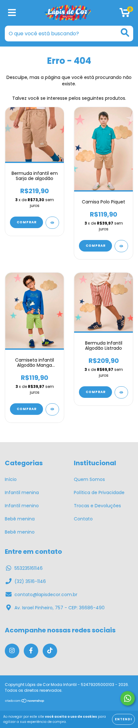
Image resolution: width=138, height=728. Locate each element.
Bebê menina (20, 519)
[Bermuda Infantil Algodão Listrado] (121, 392)
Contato (83, 519)
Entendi (123, 719)
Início (11, 479)
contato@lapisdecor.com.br (45, 594)
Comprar (27, 222)
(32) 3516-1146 (30, 581)
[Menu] (12, 13)
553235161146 (28, 568)
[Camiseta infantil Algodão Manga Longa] (52, 409)
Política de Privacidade (99, 492)
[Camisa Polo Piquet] (121, 246)
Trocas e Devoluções (97, 505)
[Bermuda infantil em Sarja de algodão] (52, 223)
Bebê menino (20, 532)
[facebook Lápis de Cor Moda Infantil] (31, 651)
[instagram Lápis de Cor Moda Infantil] (12, 651)
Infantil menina (22, 492)
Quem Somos (89, 479)
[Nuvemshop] (25, 701)
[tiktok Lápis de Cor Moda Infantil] (50, 651)
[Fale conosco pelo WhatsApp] (127, 698)
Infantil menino (22, 505)
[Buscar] (125, 32)
